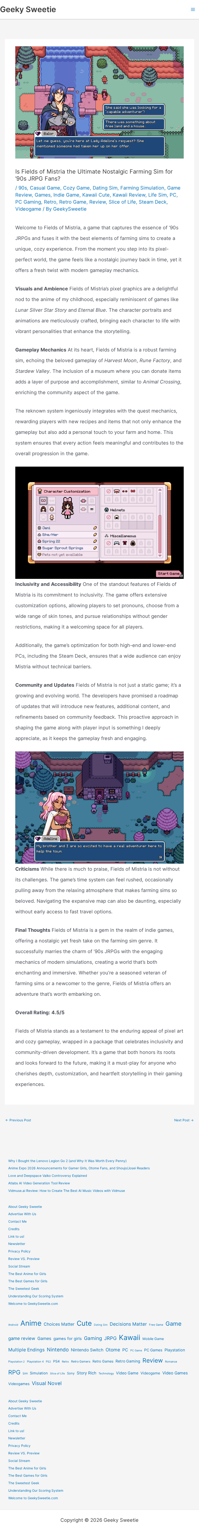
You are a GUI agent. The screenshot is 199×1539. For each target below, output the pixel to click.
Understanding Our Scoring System (35, 1296)
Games (42, 195)
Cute (84, 1323)
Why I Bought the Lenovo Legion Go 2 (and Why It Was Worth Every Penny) (67, 1161)
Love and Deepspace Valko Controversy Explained (47, 1176)
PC (173, 195)
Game (174, 1323)
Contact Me (17, 1221)
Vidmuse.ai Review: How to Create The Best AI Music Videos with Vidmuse (66, 1191)
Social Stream (19, 1266)
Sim (25, 1373)
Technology (106, 1373)
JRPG (110, 1338)
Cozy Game (76, 188)
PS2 (48, 1361)
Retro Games (102, 1361)
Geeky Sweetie (28, 9)
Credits (13, 1229)
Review (97, 202)
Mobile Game (153, 1339)
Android (13, 1324)
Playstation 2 (16, 1361)
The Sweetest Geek (23, 1289)
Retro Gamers (80, 1361)
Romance (171, 1361)
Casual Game (45, 188)
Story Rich (86, 1373)
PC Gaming (28, 202)
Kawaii (129, 1337)
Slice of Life (122, 202)
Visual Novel (47, 1383)
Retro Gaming (128, 1361)
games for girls (67, 1338)
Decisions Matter (128, 1324)
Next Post (184, 1120)
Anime (30, 1323)
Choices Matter (59, 1324)
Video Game (127, 1373)
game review (21, 1338)
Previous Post (18, 1120)
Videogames (19, 1384)
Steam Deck (152, 202)
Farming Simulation (142, 188)
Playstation (175, 1350)
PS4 (56, 1361)
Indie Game (66, 195)
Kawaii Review (129, 195)
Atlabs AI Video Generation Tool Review (39, 1183)
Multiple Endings (26, 1350)
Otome (113, 1350)
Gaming (93, 1338)
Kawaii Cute (96, 195)
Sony (71, 1373)
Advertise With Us (22, 1214)
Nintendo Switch (87, 1349)
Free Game (156, 1324)
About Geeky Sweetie (25, 1207)
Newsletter (16, 1244)
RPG (14, 1372)
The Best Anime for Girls (27, 1274)
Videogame (28, 209)
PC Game (136, 1350)
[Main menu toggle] (193, 9)
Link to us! (16, 1236)
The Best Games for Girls (27, 1281)
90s (22, 188)
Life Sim (157, 195)
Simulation (39, 1373)
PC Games (153, 1350)
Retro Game (72, 202)
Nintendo (58, 1350)
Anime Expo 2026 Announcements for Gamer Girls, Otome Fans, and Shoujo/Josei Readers (79, 1168)
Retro (50, 202)
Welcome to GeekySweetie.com (33, 1304)
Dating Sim (105, 188)
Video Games (175, 1373)
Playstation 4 (35, 1361)
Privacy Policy (19, 1251)
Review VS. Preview (24, 1259)
